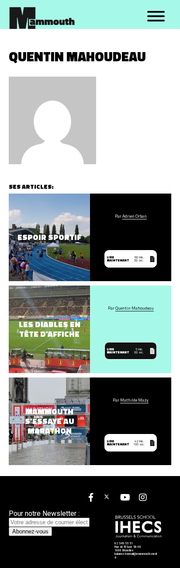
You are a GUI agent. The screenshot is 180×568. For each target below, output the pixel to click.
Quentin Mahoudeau (134, 308)
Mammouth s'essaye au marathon (49, 421)
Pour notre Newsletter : (44, 513)
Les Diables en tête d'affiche (49, 329)
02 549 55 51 (123, 543)
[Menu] (156, 16)
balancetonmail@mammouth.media (135, 555)
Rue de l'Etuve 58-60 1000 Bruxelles (127, 548)
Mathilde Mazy (134, 400)
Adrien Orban (134, 216)
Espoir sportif (49, 237)
